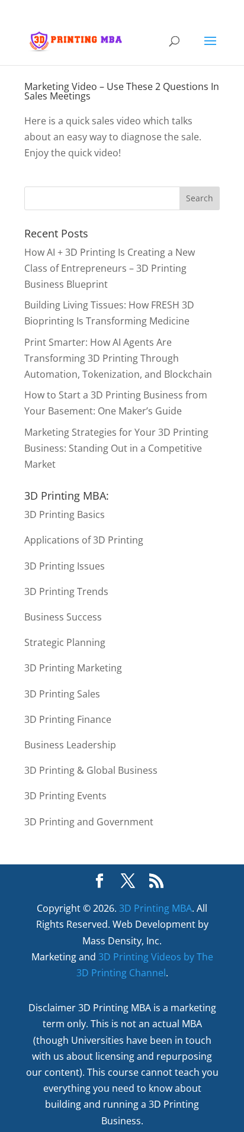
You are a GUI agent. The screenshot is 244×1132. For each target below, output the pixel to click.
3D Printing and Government (88, 821)
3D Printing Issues (64, 566)
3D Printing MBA (155, 908)
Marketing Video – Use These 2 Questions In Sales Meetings (121, 91)
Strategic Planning (64, 642)
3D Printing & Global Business (91, 770)
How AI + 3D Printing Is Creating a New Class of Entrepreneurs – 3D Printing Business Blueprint (109, 268)
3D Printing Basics (64, 514)
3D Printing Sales (62, 693)
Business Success (63, 616)
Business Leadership (70, 744)
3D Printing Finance (67, 719)
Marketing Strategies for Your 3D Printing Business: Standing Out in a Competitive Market (116, 448)
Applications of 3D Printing (83, 539)
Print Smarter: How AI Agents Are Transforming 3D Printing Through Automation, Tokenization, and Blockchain (118, 358)
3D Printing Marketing (73, 667)
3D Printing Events (65, 795)
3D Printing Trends (66, 591)
